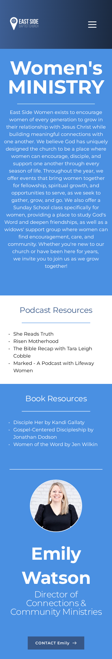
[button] (92, 24)
